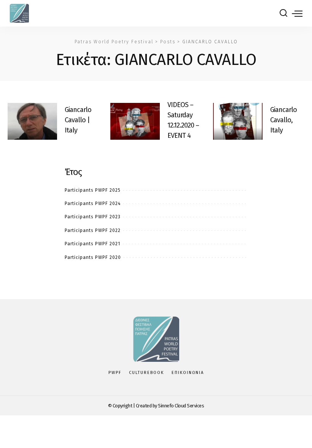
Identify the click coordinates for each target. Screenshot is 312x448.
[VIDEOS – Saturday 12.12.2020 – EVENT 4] (135, 121)
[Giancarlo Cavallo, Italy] (238, 121)
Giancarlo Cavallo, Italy (283, 120)
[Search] (283, 13)
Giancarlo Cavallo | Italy (78, 120)
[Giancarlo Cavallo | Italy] (32, 121)
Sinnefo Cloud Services (181, 406)
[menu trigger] (297, 13)
